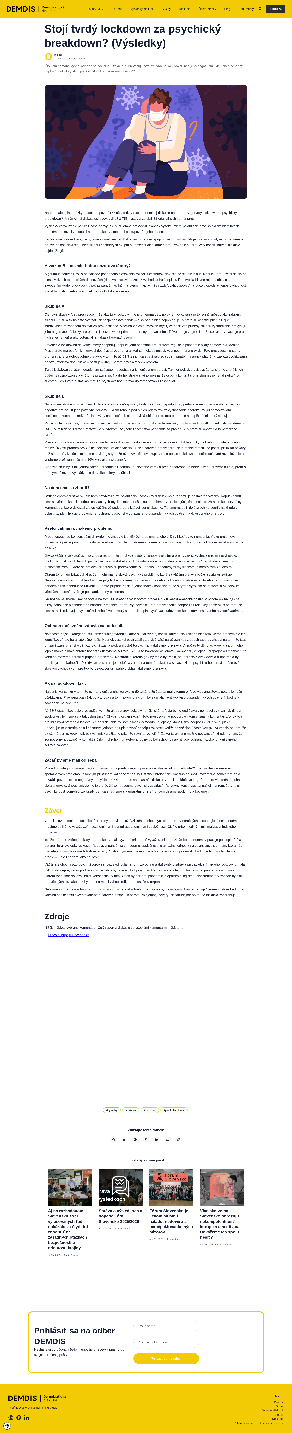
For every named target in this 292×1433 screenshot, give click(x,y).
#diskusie (131, 1110)
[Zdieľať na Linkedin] (156, 1139)
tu (181, 927)
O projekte (96, 8)
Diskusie (184, 9)
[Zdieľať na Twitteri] (124, 1139)
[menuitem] (118, 9)
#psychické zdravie (174, 1110)
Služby (166, 9)
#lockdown (149, 1110)
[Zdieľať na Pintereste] (135, 1139)
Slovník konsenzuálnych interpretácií (259, 1423)
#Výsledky (111, 1110)
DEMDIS (58, 55)
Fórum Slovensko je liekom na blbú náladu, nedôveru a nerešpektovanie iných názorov (171, 1221)
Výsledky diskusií (142, 9)
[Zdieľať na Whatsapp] (146, 1139)
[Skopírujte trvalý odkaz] (178, 1139)
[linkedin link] (26, 1419)
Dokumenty (246, 9)
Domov (279, 1402)
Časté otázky (207, 9)
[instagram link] (11, 1419)
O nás (118, 9)
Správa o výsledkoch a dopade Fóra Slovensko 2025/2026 (120, 1216)
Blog (227, 9)
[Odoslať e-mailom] (167, 1139)
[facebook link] (18, 1419)
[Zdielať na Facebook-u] (113, 1139)
